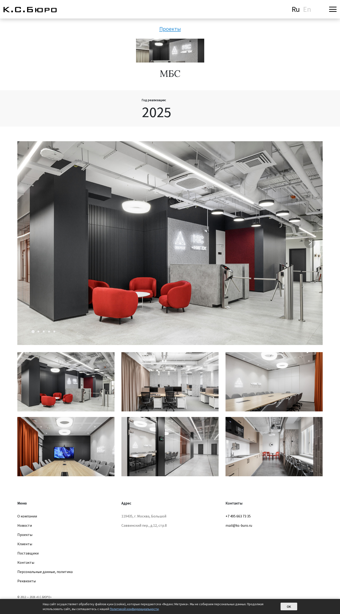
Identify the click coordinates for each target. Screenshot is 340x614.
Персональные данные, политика (45, 571)
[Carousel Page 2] (38, 331)
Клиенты (24, 544)
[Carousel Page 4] (49, 331)
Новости (24, 525)
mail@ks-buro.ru (239, 525)
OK (289, 607)
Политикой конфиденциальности (134, 609)
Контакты (25, 562)
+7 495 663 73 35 (238, 516)
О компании (27, 516)
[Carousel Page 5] (54, 331)
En (307, 9)
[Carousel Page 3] (44, 331)
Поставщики (28, 553)
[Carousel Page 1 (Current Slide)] (33, 331)
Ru (296, 9)
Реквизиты (26, 581)
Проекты (170, 28)
